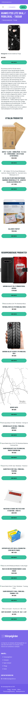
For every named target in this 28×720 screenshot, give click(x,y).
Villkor (19, 689)
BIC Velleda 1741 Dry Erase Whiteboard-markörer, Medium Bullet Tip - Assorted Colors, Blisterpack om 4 (14, 180)
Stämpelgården (8, 657)
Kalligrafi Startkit (14, 229)
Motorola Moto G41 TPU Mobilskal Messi (14, 307)
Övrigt (15, 20)
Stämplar (6, 660)
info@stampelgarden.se (6, 2)
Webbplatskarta (20, 691)
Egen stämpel (7, 663)
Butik (23, 7)
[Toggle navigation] (3, 7)
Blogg (5, 666)
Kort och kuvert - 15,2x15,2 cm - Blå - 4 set (14, 612)
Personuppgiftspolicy (9, 691)
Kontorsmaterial (7, 20)
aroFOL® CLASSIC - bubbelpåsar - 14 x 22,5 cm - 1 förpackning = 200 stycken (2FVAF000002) (14, 154)
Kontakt (14, 689)
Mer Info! (14, 62)
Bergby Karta (14, 407)
